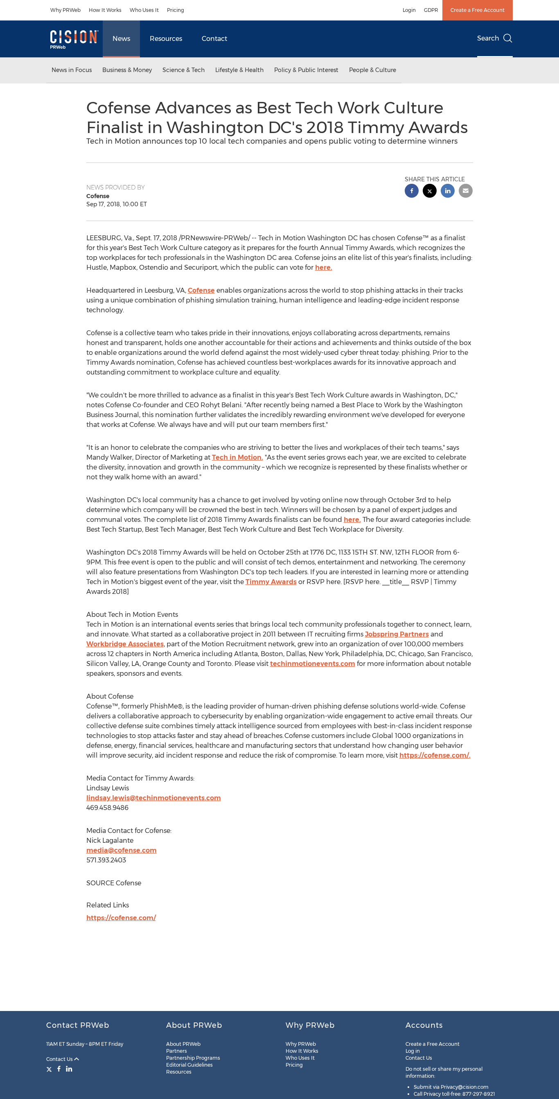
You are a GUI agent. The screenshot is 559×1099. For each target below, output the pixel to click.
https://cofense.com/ (121, 918)
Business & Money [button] (127, 70)
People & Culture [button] (372, 70)
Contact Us (60, 1059)
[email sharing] (466, 192)
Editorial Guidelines (189, 1065)
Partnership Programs (193, 1058)
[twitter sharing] (430, 192)
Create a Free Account (478, 10)
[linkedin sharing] (448, 192)
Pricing (175, 10)
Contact (214, 39)
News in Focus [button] (72, 70)
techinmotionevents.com (312, 664)
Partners (176, 1051)
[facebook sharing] (412, 192)
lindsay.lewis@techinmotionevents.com (153, 798)
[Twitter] (50, 1069)
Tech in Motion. (237, 457)
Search (488, 38)
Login (409, 10)
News (121, 39)
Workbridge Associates (125, 644)
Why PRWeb (65, 10)
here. (323, 267)
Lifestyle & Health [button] (239, 70)
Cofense (201, 290)
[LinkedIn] (69, 1069)
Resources (166, 39)
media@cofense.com (121, 850)
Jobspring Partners (397, 634)
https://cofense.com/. (435, 755)
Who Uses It (144, 10)
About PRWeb (183, 1044)
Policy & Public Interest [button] (306, 70)
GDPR (431, 10)
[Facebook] (59, 1069)
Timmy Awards (271, 582)
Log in (413, 1051)
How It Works (105, 10)
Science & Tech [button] (183, 70)
